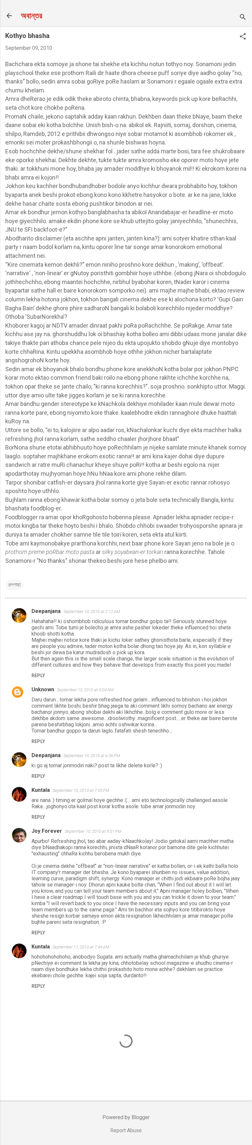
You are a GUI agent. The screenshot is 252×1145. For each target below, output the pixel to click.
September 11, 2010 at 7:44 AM (80, 947)
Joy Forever (47, 831)
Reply (38, 675)
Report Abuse (126, 1130)
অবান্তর (31, 15)
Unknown (43, 689)
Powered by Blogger (126, 1117)
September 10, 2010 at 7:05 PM (80, 790)
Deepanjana (46, 611)
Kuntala (41, 790)
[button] (243, 37)
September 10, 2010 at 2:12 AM (91, 611)
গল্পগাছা (14, 585)
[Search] (243, 18)
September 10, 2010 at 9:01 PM (93, 831)
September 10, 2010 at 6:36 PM (91, 755)
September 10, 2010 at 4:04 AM (85, 689)
